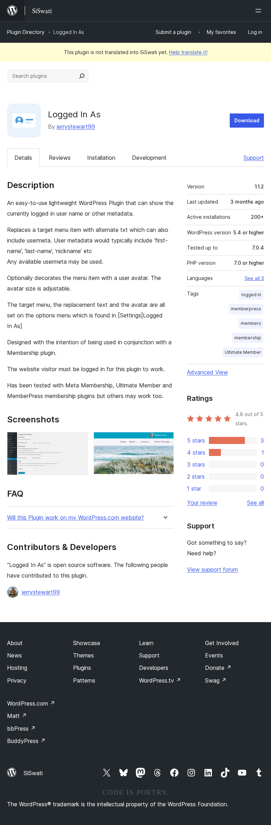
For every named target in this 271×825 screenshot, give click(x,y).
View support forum (212, 569)
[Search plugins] (82, 76)
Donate (218, 667)
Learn (146, 642)
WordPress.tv (160, 680)
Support (253, 157)
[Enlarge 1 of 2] (78, 441)
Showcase (86, 642)
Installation (101, 157)
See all (255, 502)
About (15, 642)
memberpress (246, 308)
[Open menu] (259, 10)
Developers (153, 667)
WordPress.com (31, 703)
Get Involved (222, 642)
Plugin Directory (25, 32)
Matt (17, 715)
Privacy (16, 680)
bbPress (21, 728)
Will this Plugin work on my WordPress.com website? (75, 517)
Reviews (60, 157)
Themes (83, 655)
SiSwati (33, 773)
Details (23, 157)
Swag (216, 680)
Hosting (17, 667)
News (14, 655)
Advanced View (207, 372)
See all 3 (254, 278)
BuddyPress (26, 740)
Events (214, 655)
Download (246, 120)
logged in (251, 294)
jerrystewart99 (76, 126)
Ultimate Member (243, 352)
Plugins (82, 667)
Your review (202, 502)
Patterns (84, 680)
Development (149, 157)
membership (247, 337)
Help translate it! (188, 52)
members (251, 323)
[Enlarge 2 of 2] (164, 441)
